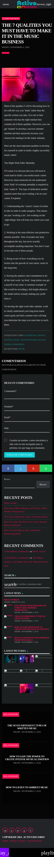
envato (41, 335)
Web (6, 428)
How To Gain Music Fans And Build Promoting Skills (31, 639)
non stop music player (33, 340)
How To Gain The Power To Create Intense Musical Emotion (31, 628)
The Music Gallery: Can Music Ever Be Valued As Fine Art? (26, 562)
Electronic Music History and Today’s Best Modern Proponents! (30, 608)
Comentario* (10, 391)
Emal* (7, 417)
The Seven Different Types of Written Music (26, 517)
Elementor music (11, 18)
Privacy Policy (18, 841)
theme (7, 344)
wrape (21, 349)
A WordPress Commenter (16, 551)
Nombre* (8, 406)
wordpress (18, 344)
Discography (35, 841)
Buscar (7, 479)
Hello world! (10, 503)
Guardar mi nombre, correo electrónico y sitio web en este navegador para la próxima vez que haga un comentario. (28, 440)
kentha (8, 340)
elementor (30, 335)
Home (5, 841)
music (16, 340)
